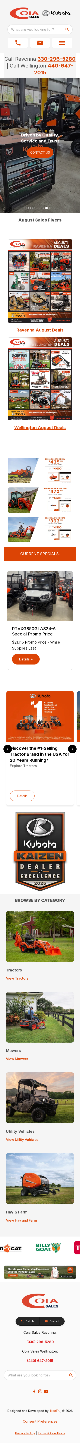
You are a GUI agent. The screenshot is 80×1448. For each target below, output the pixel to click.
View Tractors (17, 978)
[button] (18, 43)
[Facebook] (34, 1391)
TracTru (54, 1411)
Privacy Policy (25, 1433)
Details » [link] (26, 659)
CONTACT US (40, 152)
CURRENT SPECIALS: (40, 554)
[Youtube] (46, 1391)
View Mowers (17, 1059)
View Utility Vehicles (22, 1139)
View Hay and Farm (21, 1220)
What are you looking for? (32, 29)
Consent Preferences (40, 1421)
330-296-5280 (57, 59)
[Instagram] (40, 1391)
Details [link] (22, 796)
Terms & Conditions (51, 1433)
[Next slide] (72, 749)
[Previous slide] (7, 749)
